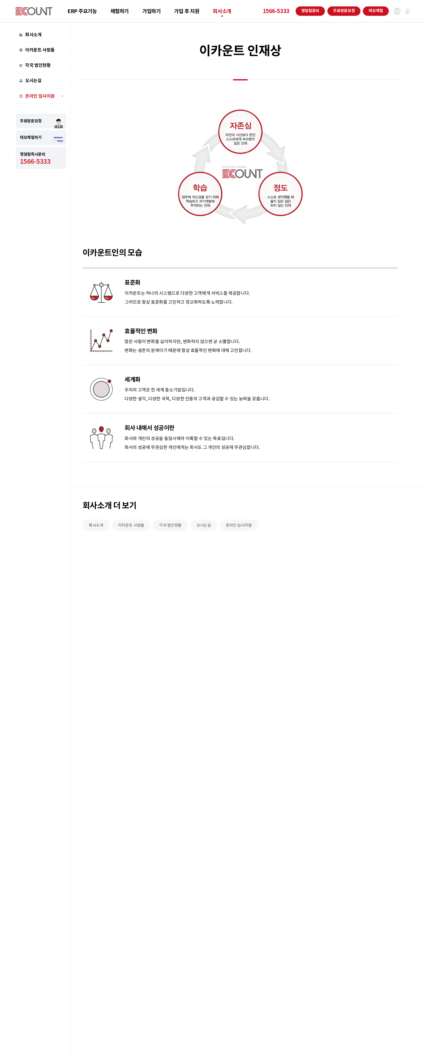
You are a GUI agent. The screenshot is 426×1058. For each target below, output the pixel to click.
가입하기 (151, 11)
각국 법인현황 (38, 65)
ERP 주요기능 (82, 11)
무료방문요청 (344, 10)
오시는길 (33, 81)
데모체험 (376, 10)
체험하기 (119, 11)
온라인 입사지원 (40, 96)
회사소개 (222, 11)
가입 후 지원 (186, 11)
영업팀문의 (310, 10)
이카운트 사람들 (40, 50)
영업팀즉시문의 (35, 159)
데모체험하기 (31, 137)
